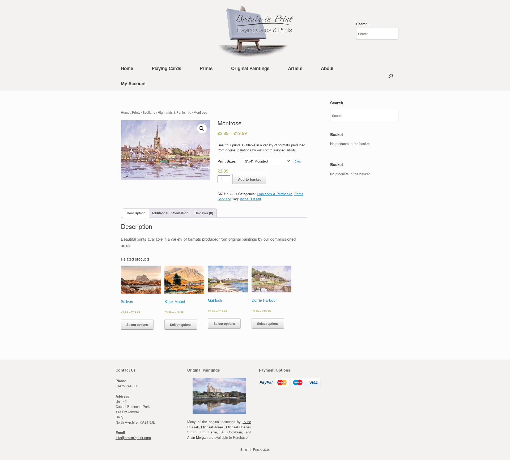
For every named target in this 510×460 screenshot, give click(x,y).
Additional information (170, 212)
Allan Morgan (197, 437)
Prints (206, 68)
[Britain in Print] (255, 30)
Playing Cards (166, 68)
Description (136, 212)
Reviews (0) (203, 212)
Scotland (149, 112)
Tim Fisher (208, 432)
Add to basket (249, 179)
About (327, 68)
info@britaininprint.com (133, 437)
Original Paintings (250, 68)
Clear (298, 161)
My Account (133, 83)
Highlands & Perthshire (174, 112)
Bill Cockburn (231, 432)
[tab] (136, 213)
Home (127, 68)
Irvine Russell (250, 198)
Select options (137, 324)
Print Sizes (227, 161)
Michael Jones (212, 426)
